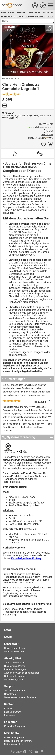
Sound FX (48, 12)
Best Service (10, 78)
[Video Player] (4, 106)
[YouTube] (36, 751)
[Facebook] (24, 751)
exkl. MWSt (47, 134)
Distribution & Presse (14, 666)
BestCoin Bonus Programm (18, 741)
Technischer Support (14, 690)
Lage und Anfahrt (12, 712)
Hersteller (7, 12)
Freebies (40, 17)
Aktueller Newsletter (14, 651)
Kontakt (8, 708)
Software (34, 12)
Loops (19, 17)
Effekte (21, 12)
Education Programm (14, 726)
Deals (50, 17)
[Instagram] (42, 751)
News (8, 629)
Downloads (10, 694)
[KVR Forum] (16, 751)
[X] (30, 751)
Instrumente (8, 17)
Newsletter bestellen (14, 648)
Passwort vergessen (14, 737)
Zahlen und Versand (14, 662)
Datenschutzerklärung (15, 676)
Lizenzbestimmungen (15, 669)
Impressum (9, 715)
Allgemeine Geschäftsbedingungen (21, 673)
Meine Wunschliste (13, 744)
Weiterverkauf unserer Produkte (20, 697)
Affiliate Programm (13, 679)
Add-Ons (30, 17)
